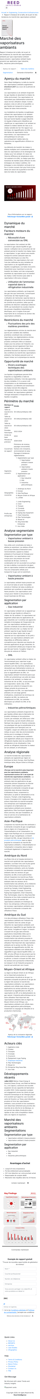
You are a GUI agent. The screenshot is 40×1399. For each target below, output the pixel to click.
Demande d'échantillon (25, 73)
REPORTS (11, 1343)
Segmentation (8, 73)
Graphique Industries (15, 1060)
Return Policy (12, 1364)
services (11, 1345)
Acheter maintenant (18, 1183)
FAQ (9, 1371)
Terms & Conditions (15, 1359)
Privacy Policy (13, 1362)
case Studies (12, 1348)
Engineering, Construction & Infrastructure (23, 12)
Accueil (4, 12)
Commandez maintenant (20, 1250)
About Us (11, 1341)
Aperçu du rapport (9, 69)
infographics (12, 1350)
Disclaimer (12, 1366)
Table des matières (27, 69)
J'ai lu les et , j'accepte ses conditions (19, 1311)
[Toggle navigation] (7, 7)
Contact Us (12, 1368)
